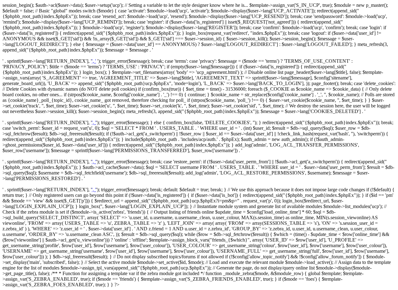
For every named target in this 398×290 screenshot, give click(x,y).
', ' (94, 61)
